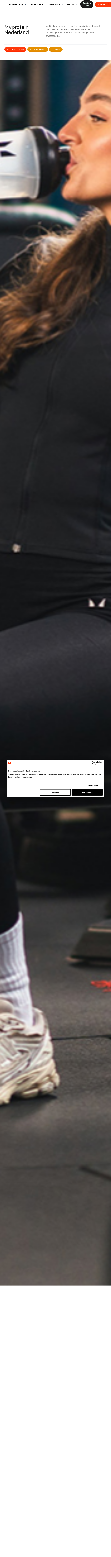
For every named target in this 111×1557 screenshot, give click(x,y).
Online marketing (15, 4)
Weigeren (55, 792)
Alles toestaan (87, 792)
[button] (17, 4)
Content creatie (36, 4)
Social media (54, 4)
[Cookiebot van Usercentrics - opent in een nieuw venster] (93, 763)
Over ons (70, 4)
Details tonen (93, 785)
